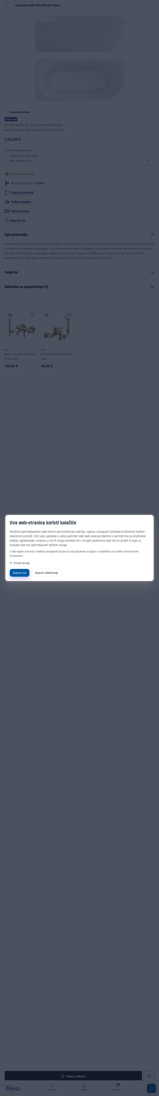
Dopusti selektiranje (46, 573)
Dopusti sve (19, 573)
